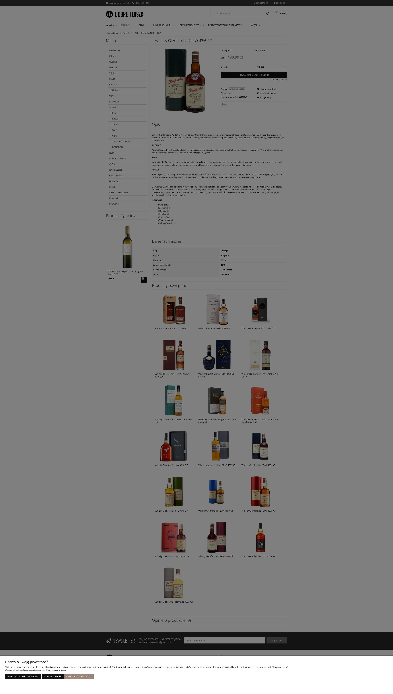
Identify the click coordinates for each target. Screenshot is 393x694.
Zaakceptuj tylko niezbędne (23, 676)
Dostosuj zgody (52, 676)
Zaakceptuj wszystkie (79, 676)
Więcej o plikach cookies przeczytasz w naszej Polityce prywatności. (35, 670)
